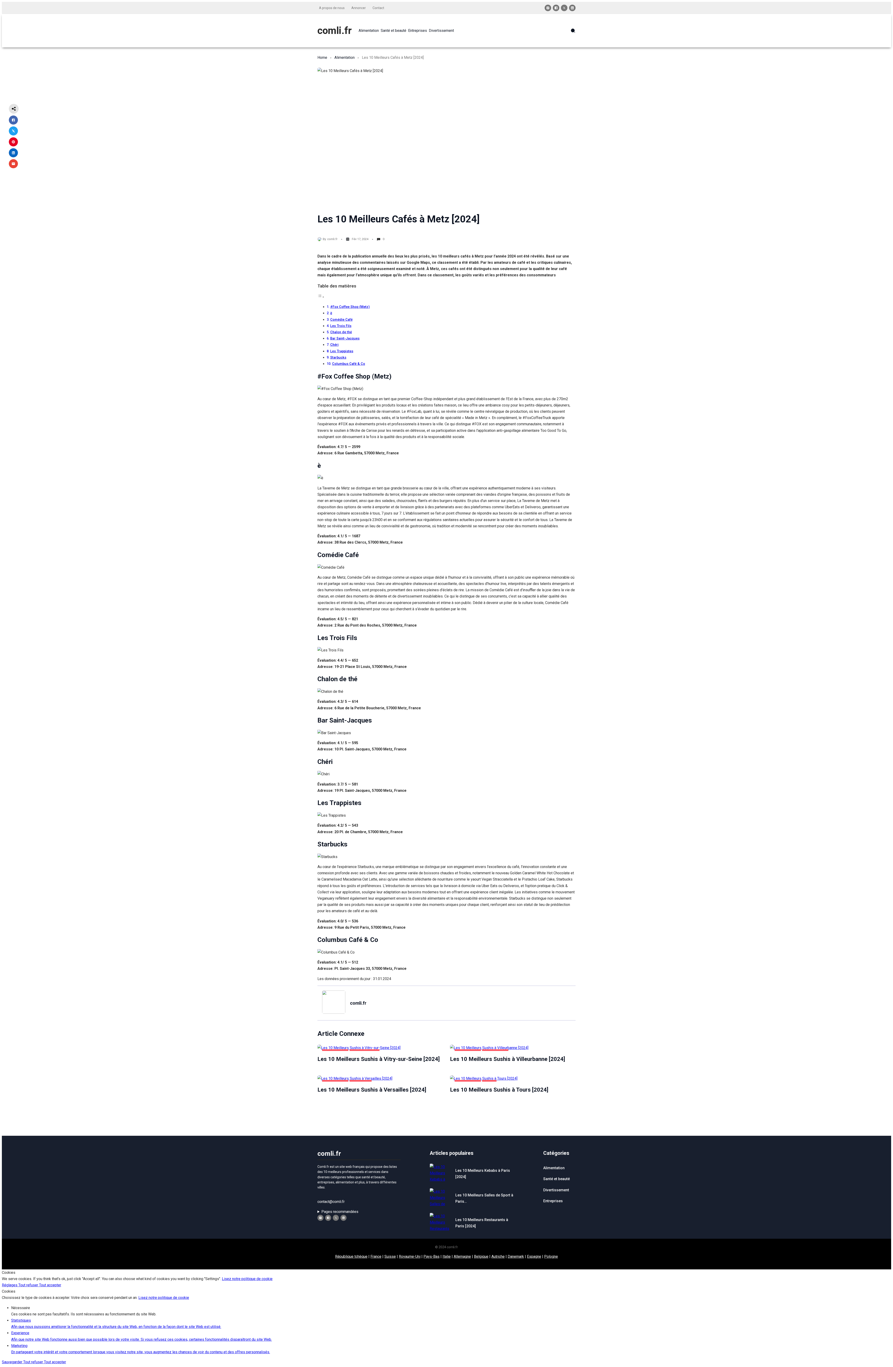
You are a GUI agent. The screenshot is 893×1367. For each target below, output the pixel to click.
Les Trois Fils (340, 326)
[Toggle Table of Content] (320, 297)
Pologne (551, 1256)
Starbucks (338, 358)
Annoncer (358, 8)
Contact (378, 8)
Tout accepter (50, 1285)
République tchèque (351, 1256)
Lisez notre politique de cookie (247, 1279)
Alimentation (344, 57)
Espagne (534, 1256)
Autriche (498, 1256)
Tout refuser (28, 1285)
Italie (447, 1256)
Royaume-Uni (409, 1256)
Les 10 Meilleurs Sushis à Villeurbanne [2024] (507, 1059)
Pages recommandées (339, 1211)
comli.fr (334, 30)
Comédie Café (341, 320)
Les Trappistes (341, 351)
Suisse (390, 1256)
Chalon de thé (341, 332)
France (375, 1256)
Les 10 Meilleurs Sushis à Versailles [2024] (371, 1089)
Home (322, 57)
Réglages (10, 1285)
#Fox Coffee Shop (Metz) (350, 307)
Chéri (334, 345)
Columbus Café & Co (348, 364)
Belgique (481, 1256)
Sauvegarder (12, 1362)
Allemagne (462, 1256)
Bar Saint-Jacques (345, 338)
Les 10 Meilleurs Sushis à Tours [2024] (499, 1089)
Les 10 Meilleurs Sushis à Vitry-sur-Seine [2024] (378, 1059)
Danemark (516, 1256)
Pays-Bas (431, 1256)
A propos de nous (332, 8)
